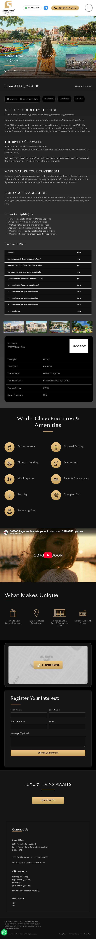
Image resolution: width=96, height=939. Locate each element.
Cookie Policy (88, 934)
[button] (4, 932)
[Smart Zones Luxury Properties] (9, 8)
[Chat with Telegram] (46, 8)
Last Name (54, 710)
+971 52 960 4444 (20, 857)
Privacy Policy (62, 934)
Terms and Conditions (75, 934)
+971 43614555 (41, 857)
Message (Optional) (20, 734)
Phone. (52, 722)
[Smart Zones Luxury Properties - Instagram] (13, 904)
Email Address (18, 722)
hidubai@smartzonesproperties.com (29, 863)
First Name (16, 710)
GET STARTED (48, 800)
